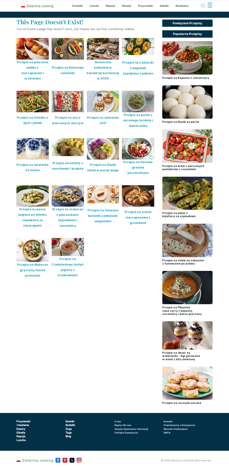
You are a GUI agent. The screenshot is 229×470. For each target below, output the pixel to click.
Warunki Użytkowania (176, 429)
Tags (69, 432)
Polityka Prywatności (126, 432)
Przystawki (145, 5)
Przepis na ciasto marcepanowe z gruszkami (138, 217)
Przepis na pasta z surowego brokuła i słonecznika (138, 120)
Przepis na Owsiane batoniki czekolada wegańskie (103, 215)
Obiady (126, 5)
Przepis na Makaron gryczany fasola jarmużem (32, 270)
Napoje (110, 5)
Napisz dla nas (122, 425)
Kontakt (168, 421)
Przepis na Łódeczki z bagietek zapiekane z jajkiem (138, 68)
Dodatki (77, 5)
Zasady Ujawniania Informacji (131, 429)
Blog (68, 436)
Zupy (69, 429)
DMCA (167, 432)
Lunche (94, 5)
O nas (117, 421)
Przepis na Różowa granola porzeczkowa (138, 167)
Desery (20, 429)
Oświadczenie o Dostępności (179, 425)
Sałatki (164, 5)
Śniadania (182, 5)
